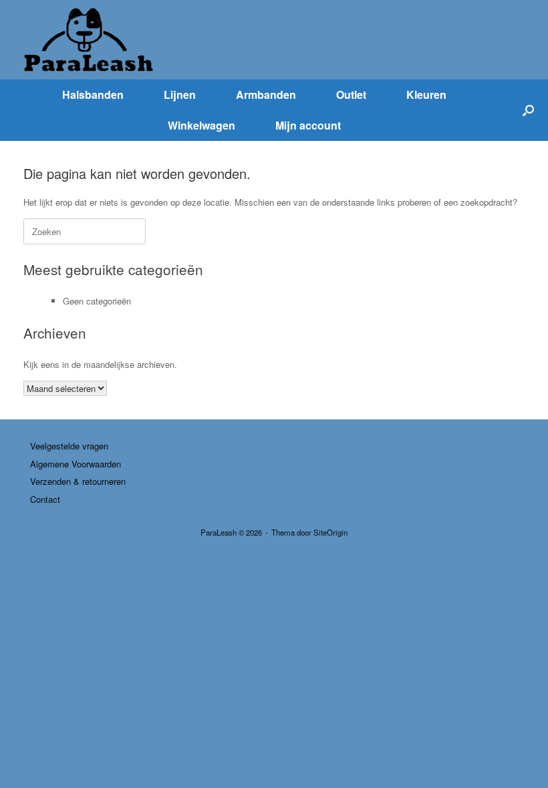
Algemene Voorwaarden (75, 463)
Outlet (351, 94)
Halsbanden (93, 94)
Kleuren (426, 94)
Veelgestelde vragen (69, 445)
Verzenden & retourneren (78, 481)
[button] (528, 110)
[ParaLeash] (90, 40)
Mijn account (308, 125)
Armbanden (266, 94)
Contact (45, 499)
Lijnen (180, 94)
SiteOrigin (330, 532)
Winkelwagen (201, 125)
